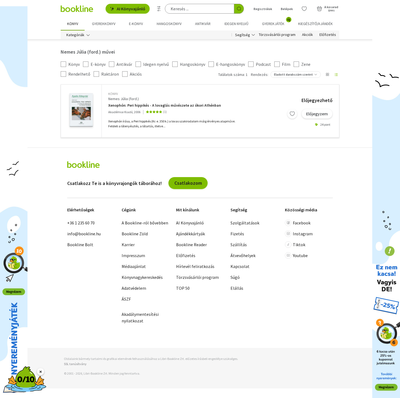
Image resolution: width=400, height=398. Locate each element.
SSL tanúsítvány (75, 364)
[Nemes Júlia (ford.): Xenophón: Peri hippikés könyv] (81, 110)
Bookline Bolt (80, 244)
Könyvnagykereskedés (142, 277)
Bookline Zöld (135, 233)
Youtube (300, 255)
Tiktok (299, 244)
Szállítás (238, 244)
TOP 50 (183, 288)
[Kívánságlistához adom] (292, 114)
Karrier (128, 244)
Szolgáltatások (244, 223)
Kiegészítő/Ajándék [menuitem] (315, 23)
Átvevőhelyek (243, 255)
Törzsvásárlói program (277, 35)
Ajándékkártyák (190, 233)
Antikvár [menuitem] (203, 23)
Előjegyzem (317, 113)
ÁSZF (126, 299)
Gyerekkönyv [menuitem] (103, 23)
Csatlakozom (188, 183)
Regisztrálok (263, 9)
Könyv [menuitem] (72, 23)
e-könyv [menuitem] (136, 23)
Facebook (301, 223)
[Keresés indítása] (239, 9)
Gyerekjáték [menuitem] (276, 21)
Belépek (287, 9)
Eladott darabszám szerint (293, 74)
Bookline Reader (191, 244)
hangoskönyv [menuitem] (169, 23)
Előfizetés (327, 35)
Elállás (236, 288)
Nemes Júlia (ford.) (123, 98)
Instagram (303, 233)
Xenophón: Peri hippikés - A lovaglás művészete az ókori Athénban (164, 105)
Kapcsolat (240, 266)
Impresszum (133, 255)
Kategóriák (75, 34)
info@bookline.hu (84, 233)
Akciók (307, 35)
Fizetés (237, 233)
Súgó (235, 277)
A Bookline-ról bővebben (145, 223)
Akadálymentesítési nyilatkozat (140, 317)
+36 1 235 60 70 (81, 223)
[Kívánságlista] (304, 9)
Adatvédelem (134, 288)
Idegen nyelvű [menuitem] (236, 23)
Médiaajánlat (134, 266)
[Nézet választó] (327, 74)
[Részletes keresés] (159, 9)
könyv (113, 94)
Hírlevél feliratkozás (195, 266)
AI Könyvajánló (131, 8)
